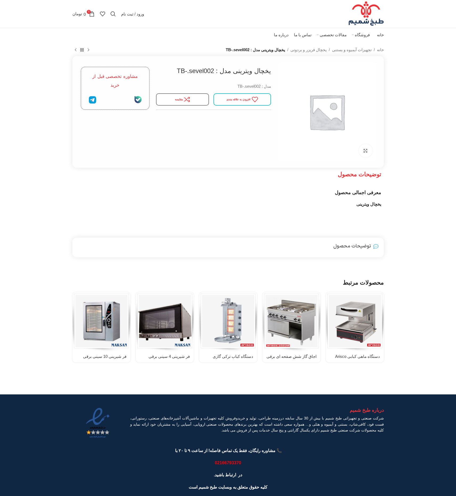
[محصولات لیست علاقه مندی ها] (102, 14)
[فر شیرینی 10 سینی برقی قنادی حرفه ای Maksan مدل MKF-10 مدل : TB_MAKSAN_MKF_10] (101, 321)
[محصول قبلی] (88, 50)
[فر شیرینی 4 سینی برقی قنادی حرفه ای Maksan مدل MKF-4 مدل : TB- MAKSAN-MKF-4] (165, 321)
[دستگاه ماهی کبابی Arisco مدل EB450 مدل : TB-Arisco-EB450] (355, 321)
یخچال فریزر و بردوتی (308, 49)
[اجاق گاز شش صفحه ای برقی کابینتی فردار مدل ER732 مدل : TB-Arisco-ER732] (291, 321)
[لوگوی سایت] (366, 13)
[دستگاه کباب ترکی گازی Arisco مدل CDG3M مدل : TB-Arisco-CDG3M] (228, 321)
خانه (380, 49)
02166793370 (228, 463)
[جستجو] (113, 14)
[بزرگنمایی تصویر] (365, 150)
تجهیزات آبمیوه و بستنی (352, 49)
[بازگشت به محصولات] (82, 50)
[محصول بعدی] (75, 50)
